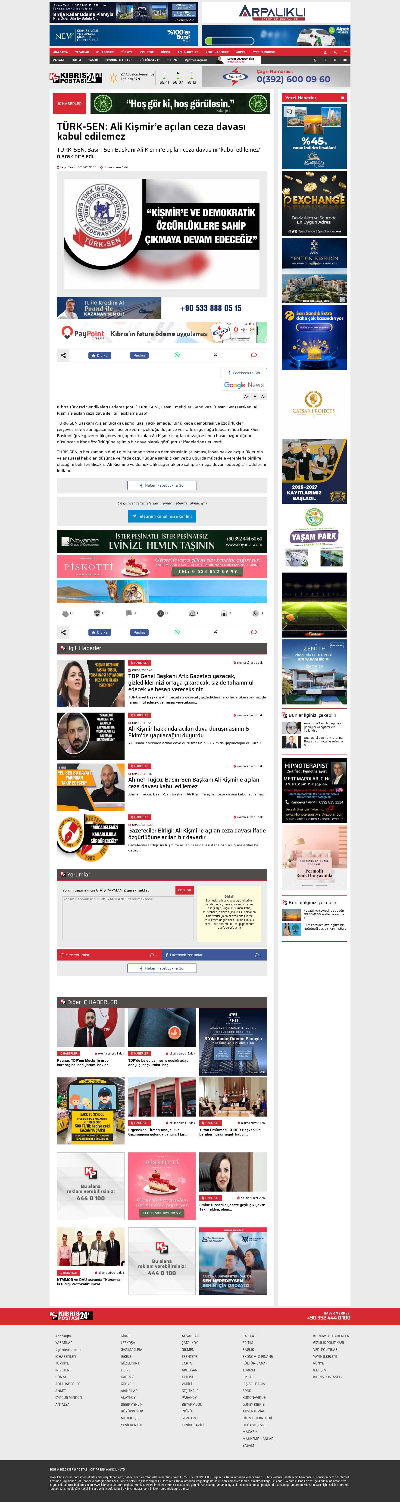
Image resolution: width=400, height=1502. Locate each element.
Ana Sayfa (63, 1336)
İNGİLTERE (147, 52)
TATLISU (188, 1377)
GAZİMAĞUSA (131, 1349)
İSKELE (126, 1356)
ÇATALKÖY (190, 1342)
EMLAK (248, 1377)
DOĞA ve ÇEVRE (254, 1425)
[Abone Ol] (244, 385)
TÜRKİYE (126, 52)
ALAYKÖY (128, 1397)
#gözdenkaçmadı (196, 60)
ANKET (240, 52)
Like (102, 355)
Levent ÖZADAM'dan (240, 60)
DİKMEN (188, 1349)
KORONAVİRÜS (254, 1397)
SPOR (247, 1390)
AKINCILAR (129, 1390)
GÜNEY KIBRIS (254, 1404)
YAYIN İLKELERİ (325, 1356)
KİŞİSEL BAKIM (254, 1383)
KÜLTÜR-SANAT (150, 60)
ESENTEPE (189, 1356)
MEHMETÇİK (130, 1418)
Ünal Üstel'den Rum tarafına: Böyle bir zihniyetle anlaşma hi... (323, 741)
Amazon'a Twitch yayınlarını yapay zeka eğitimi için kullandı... (323, 727)
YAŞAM (248, 1445)
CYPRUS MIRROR (264, 52)
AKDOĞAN (189, 1370)
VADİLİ (187, 1383)
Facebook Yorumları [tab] (186, 955)
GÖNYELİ (127, 1383)
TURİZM (172, 60)
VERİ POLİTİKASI (325, 1349)
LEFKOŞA (128, 1342)
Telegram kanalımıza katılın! (165, 516)
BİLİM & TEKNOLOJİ (257, 1418)
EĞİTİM (76, 60)
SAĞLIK (93, 60)
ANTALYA (62, 1404)
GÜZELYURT (130, 1363)
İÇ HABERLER (105, 52)
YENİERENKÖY (132, 1425)
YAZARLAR (82, 52)
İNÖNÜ (187, 1411)
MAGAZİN (250, 1431)
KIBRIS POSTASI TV (328, 1377)
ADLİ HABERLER (188, 52)
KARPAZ (127, 1377)
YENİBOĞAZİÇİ (193, 1425)
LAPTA (187, 1363)
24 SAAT (58, 60)
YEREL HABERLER (217, 52)
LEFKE (125, 1370)
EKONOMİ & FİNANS (118, 60)
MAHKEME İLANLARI (259, 1438)
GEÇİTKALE (190, 1390)
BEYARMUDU (192, 1404)
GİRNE (125, 1336)
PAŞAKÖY (189, 1397)
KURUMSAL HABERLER (331, 1336)
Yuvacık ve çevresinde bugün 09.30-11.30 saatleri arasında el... (324, 914)
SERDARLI (190, 1418)
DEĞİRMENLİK (131, 1404)
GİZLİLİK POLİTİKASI (328, 1342)
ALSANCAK (190, 1336)
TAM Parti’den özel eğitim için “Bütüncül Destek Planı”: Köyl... (325, 927)
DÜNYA (165, 52)
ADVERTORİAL (254, 1411)
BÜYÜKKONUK (132, 1411)
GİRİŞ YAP (184, 890)
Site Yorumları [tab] (78, 955)
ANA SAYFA (60, 52)
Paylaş (139, 355)
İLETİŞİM (320, 1370)
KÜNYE (318, 1363)
